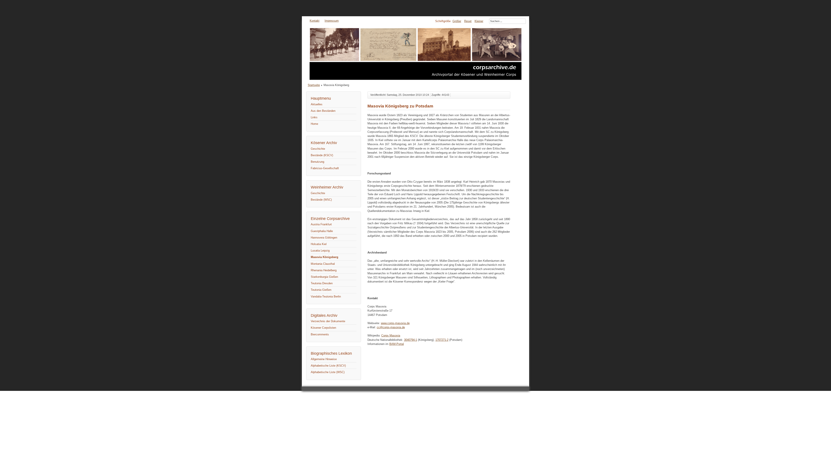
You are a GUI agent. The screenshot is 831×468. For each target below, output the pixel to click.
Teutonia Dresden (322, 283)
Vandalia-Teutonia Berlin (326, 296)
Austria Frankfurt (321, 224)
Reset (468, 21)
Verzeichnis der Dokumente (328, 321)
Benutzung (317, 161)
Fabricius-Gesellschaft (325, 168)
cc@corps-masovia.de (391, 327)
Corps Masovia (390, 335)
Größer (457, 21)
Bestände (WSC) (321, 199)
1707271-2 (441, 339)
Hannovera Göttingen (324, 237)
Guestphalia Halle (322, 231)
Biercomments (320, 334)
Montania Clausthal (323, 263)
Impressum (332, 20)
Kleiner (479, 21)
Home (314, 123)
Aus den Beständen (323, 110)
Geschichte (318, 148)
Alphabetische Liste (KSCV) (328, 365)
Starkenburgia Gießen (324, 276)
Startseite (314, 85)
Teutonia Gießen (321, 289)
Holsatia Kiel (319, 244)
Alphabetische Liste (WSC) (328, 372)
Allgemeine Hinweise (324, 359)
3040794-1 (410, 339)
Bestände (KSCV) (322, 155)
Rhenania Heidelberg (324, 270)
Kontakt (314, 20)
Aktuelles (316, 104)
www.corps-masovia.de (395, 323)
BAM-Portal (396, 344)
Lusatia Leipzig (320, 250)
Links (314, 117)
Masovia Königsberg (324, 257)
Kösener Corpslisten (323, 327)
